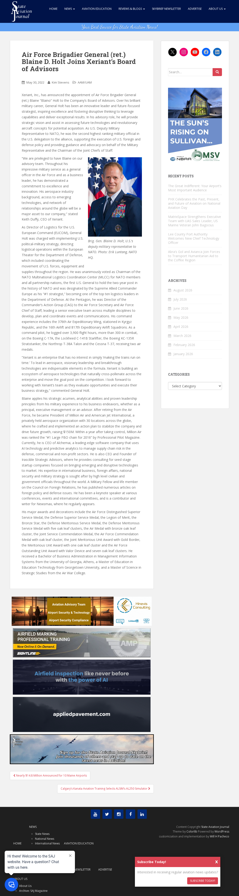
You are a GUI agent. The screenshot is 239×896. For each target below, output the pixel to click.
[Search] (217, 72)
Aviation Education (97, 9)
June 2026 (180, 308)
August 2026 (182, 290)
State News (42, 834)
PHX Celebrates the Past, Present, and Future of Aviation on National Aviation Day (194, 203)
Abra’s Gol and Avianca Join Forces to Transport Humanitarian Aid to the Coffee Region (194, 255)
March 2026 (182, 335)
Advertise (195, 9)
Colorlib (191, 831)
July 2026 (180, 299)
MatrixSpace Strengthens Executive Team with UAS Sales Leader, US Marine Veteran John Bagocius (194, 220)
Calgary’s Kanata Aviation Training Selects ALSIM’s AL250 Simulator (104, 789)
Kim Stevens (60, 82)
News (68, 9)
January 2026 (183, 354)
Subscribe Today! (202, 881)
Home (53, 9)
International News (47, 843)
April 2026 (180, 326)
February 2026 (184, 345)
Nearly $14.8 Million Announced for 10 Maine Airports (51, 775)
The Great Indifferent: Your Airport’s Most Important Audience (194, 188)
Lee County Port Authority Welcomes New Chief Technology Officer (193, 238)
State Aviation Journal (215, 827)
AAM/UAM (85, 82)
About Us (216, 9)
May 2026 (180, 317)
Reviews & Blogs (131, 9)
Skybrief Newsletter (166, 9)
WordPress (221, 831)
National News (44, 839)
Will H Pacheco (219, 836)
